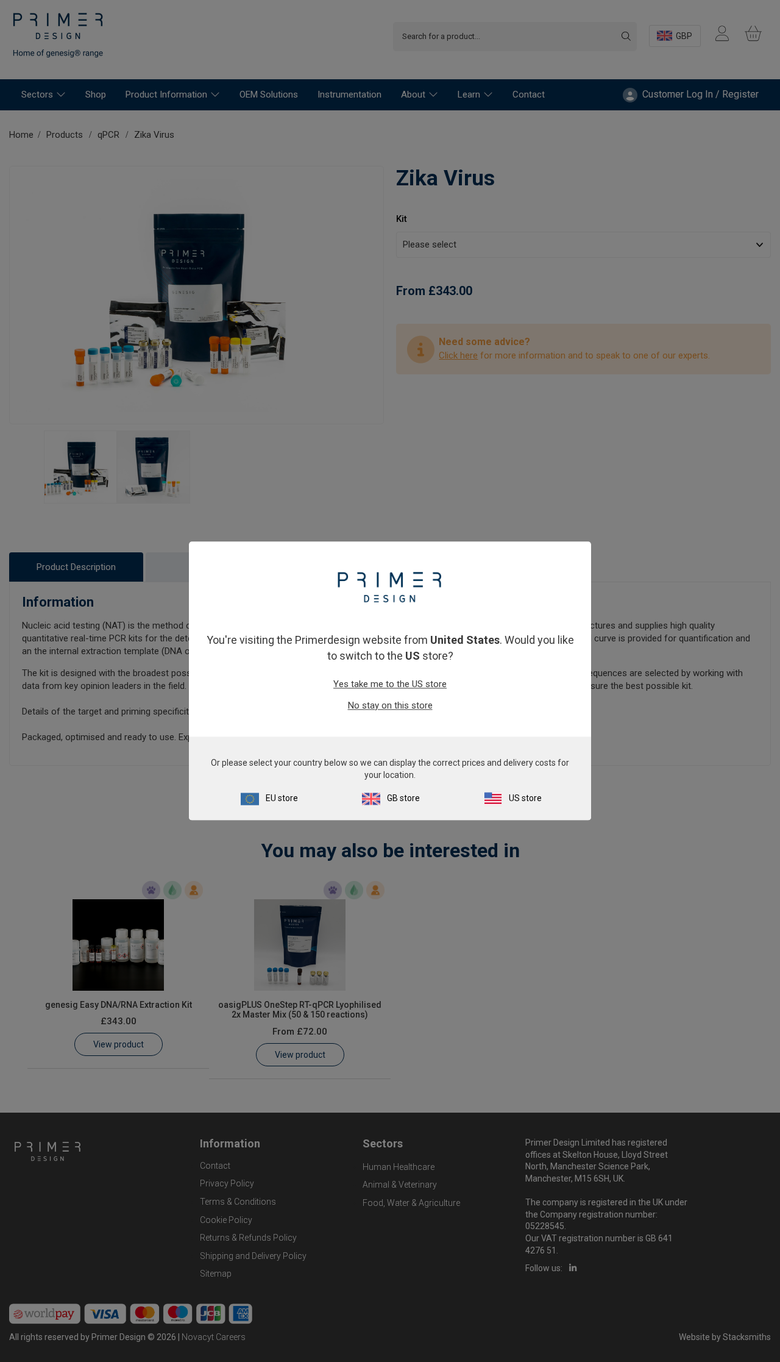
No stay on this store (390, 705)
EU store (282, 799)
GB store (403, 799)
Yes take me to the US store (390, 684)
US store (525, 799)
